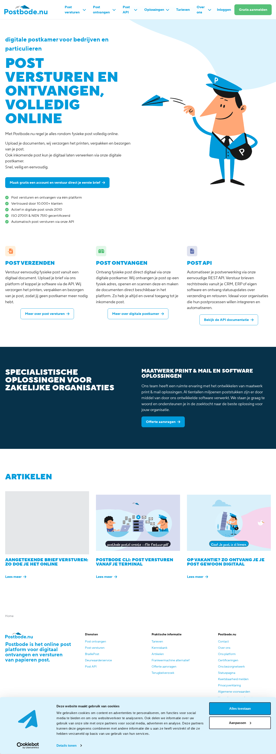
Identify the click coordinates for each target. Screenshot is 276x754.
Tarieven (183, 10)
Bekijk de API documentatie (226, 320)
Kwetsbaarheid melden (233, 679)
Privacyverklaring (229, 685)
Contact (223, 642)
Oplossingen (154, 10)
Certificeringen (228, 660)
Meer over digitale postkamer (135, 314)
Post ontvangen (101, 9)
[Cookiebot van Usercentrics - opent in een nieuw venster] (28, 745)
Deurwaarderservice (98, 660)
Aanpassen (237, 722)
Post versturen (72, 9)
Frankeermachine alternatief (171, 660)
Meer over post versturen (45, 314)
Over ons (201, 9)
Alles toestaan (240, 708)
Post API (126, 9)
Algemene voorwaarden (234, 692)
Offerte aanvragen (161, 422)
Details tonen (66, 745)
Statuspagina (226, 673)
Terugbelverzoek (163, 673)
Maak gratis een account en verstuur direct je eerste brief (55, 182)
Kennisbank (159, 648)
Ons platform (227, 654)
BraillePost (92, 654)
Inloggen (224, 10)
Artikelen (158, 654)
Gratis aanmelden (253, 10)
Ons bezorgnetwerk (231, 667)
